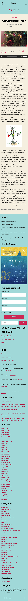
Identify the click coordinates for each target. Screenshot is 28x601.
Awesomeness (5, 509)
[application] (14, 56)
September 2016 (6, 441)
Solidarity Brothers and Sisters (11, 563)
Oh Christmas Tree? (14, 20)
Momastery (13, 375)
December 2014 (6, 484)
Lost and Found (6, 550)
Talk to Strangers (6, 565)
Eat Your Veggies (6, 524)
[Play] (2, 56)
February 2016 (5, 454)
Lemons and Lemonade (8, 548)
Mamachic (20, 380)
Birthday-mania (6, 515)
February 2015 (5, 480)
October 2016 (5, 439)
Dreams (3, 520)
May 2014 (4, 499)
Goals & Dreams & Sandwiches (10, 530)
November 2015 (6, 460)
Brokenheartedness (7, 518)
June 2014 (4, 497)
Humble (3, 541)
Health (3, 535)
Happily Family (7, 370)
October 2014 (5, 488)
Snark (3, 561)
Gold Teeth (4, 342)
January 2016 (5, 456)
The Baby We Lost (6, 354)
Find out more (5, 581)
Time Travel (5, 569)
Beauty (5, 209)
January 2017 (5, 432)
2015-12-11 (20, 24)
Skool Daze (4, 558)
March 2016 (5, 452)
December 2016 (6, 434)
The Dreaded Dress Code (7, 339)
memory (15, 209)
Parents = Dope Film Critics (9, 556)
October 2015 (5, 462)
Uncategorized (6, 573)
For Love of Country (7, 528)
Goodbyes (4, 533)
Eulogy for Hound (6, 336)
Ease (2, 522)
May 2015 (4, 473)
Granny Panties (6, 401)
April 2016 (4, 449)
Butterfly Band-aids (6, 357)
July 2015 (4, 469)
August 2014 (5, 492)
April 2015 (4, 475)
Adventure (4, 507)
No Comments (15, 26)
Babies (3, 511)
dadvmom (14, 3)
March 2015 (5, 477)
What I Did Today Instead (9, 409)
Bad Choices (5, 513)
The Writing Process (7, 567)
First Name (4, 298)
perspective (21, 209)
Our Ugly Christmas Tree (7, 360)
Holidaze (14, 17)
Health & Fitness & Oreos (9, 537)
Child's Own (4, 386)
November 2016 (6, 437)
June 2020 (4, 428)
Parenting (4, 554)
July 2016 (4, 443)
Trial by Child (5, 571)
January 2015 (5, 482)
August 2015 (5, 467)
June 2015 (4, 471)
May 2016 (4, 447)
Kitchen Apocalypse (7, 545)
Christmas (10, 209)
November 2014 (6, 486)
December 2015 (6, 458)
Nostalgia (4, 552)
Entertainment (5, 526)
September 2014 (6, 490)
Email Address (5, 291)
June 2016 (4, 445)
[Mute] (22, 56)
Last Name (4, 305)
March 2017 (5, 430)
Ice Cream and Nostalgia (9, 543)
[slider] (25, 56)
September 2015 (6, 465)
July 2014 (4, 495)
